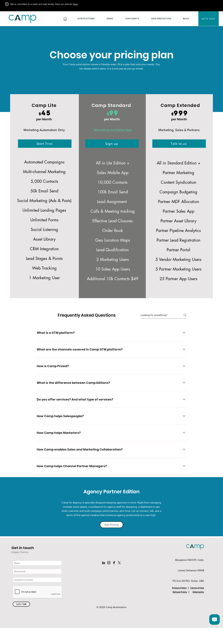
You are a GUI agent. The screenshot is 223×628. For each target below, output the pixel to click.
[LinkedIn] (104, 563)
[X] (119, 563)
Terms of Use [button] (197, 587)
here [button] (75, 4)
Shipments (198, 592)
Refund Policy (180, 592)
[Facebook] (114, 563)
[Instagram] (109, 563)
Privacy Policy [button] (179, 587)
